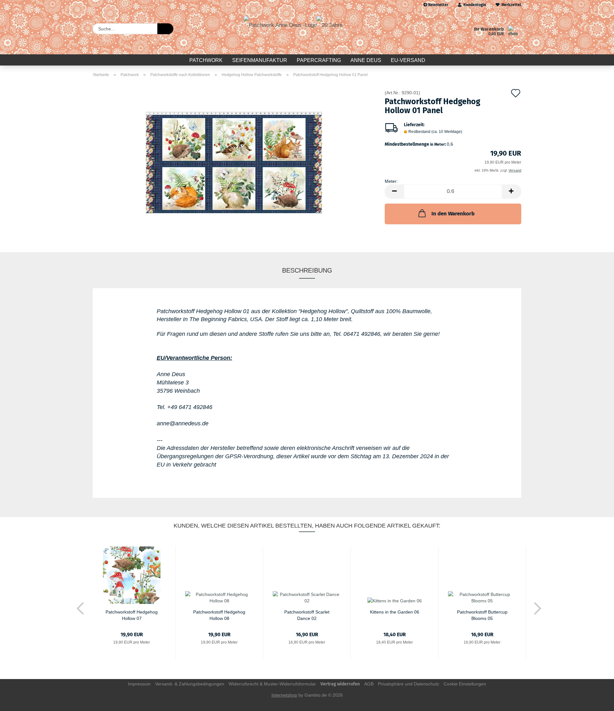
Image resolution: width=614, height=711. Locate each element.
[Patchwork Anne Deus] (293, 32)
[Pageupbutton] (596, 701)
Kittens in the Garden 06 (394, 611)
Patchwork (206, 60)
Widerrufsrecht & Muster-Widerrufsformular (272, 683)
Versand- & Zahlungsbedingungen (189, 683)
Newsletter (437, 5)
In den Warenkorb (453, 213)
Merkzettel (510, 5)
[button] (394, 191)
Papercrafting (319, 60)
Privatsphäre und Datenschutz (408, 683)
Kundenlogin (473, 5)
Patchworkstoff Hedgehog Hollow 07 (132, 614)
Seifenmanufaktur (259, 60)
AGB (369, 683)
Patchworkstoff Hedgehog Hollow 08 (219, 614)
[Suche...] (165, 28)
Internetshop (284, 695)
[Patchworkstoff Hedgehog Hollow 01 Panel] (234, 162)
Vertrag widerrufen (340, 684)
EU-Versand (408, 60)
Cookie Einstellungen (465, 683)
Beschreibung (307, 270)
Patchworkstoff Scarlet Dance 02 (306, 614)
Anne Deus (365, 60)
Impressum (139, 683)
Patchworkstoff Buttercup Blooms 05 (482, 614)
